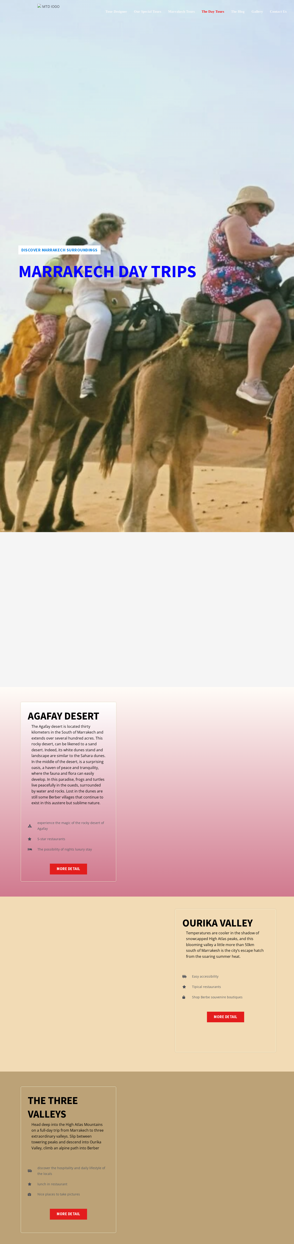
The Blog (238, 11)
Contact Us (278, 11)
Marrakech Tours (181, 11)
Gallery (257, 11)
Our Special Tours (147, 11)
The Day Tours (213, 11)
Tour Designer (116, 11)
